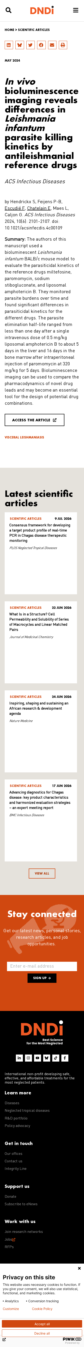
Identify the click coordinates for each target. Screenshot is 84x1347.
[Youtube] (37, 1058)
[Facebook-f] (64, 1058)
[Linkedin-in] (19, 1058)
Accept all (42, 1324)
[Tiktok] (55, 1058)
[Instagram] (28, 1058)
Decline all (42, 1333)
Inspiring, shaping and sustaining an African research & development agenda (38, 709)
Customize (11, 1309)
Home (9, 30)
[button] (9, 45)
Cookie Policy (42, 1309)
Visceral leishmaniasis (24, 437)
